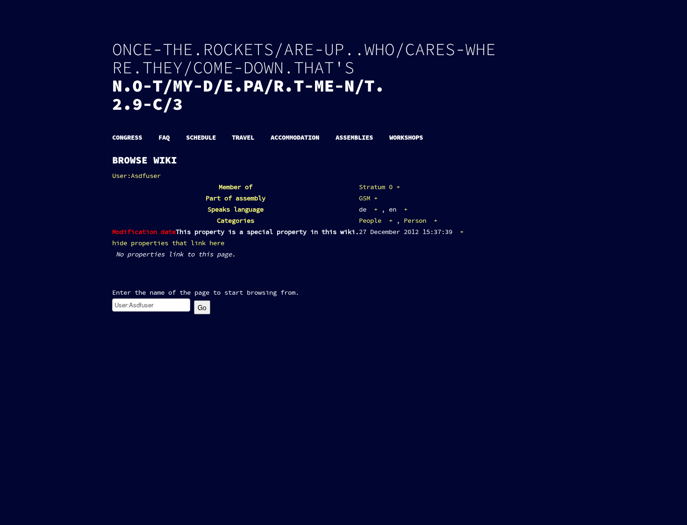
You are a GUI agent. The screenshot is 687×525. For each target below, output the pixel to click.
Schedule (201, 138)
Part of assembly (235, 198)
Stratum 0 (376, 187)
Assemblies (354, 138)
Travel (243, 138)
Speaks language (236, 209)
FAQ (164, 138)
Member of (235, 187)
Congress (127, 138)
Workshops (406, 138)
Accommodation (295, 138)
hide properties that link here (168, 243)
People (370, 221)
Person (415, 221)
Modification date (144, 232)
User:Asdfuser (136, 176)
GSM (364, 198)
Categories (235, 221)
